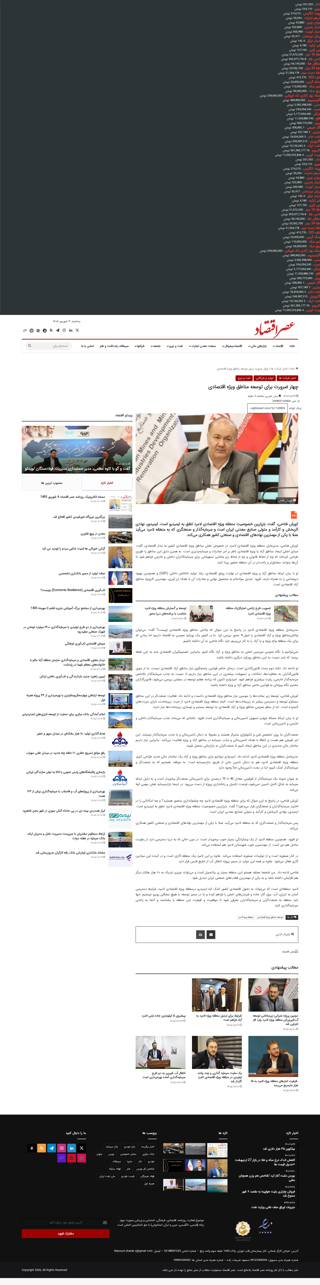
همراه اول (149, 1184)
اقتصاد (279, 346)
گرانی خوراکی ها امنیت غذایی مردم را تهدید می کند (73, 548)
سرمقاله (117, 1161)
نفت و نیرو (176, 346)
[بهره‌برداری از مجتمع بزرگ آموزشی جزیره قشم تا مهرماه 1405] (120, 614)
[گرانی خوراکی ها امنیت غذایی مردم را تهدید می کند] (120, 557)
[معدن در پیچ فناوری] (120, 537)
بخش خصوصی (128, 1154)
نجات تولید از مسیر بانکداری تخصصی (82, 573)
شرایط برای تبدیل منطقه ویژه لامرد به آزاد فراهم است (219, 1017)
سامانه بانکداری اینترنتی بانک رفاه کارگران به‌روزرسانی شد (70, 852)
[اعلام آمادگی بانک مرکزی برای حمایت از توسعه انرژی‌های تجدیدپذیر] (120, 720)
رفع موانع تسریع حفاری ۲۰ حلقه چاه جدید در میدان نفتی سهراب (65, 753)
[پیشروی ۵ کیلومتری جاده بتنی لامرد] (160, 995)
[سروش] (44, 330)
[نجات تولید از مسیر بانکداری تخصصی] (120, 578)
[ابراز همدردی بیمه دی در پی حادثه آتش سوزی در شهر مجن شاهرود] (120, 819)
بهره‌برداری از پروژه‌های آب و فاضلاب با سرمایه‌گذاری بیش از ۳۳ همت (66, 793)
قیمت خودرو (127, 1176)
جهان (99, 1154)
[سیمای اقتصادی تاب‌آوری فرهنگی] (120, 648)
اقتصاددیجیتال (233, 346)
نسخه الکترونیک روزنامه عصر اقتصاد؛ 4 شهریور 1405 (72, 496)
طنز (128, 1169)
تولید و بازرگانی (264, 378)
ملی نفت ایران (107, 1176)
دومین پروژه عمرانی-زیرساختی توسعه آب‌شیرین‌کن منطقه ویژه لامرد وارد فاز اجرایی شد (275, 1019)
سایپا (129, 1161)
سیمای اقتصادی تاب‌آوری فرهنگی (85, 643)
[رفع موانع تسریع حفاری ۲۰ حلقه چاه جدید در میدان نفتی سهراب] (120, 759)
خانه (292, 346)
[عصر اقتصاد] (274, 328)
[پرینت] (200, 934)
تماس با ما (87, 346)
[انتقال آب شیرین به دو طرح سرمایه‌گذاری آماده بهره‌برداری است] (160, 1052)
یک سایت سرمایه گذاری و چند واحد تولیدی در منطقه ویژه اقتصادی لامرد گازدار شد (219, 1077)
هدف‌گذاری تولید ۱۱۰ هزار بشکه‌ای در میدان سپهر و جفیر (71, 733)
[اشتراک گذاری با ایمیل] (211, 934)
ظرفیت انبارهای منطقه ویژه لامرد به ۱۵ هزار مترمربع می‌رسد (274, 1083)
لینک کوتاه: (294, 408)
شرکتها (141, 346)
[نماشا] (31, 330)
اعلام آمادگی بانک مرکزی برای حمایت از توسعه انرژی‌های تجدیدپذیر (63, 714)
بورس (111, 1154)
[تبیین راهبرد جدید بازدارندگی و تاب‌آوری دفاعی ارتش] (120, 682)
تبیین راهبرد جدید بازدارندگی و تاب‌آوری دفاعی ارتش (72, 676)
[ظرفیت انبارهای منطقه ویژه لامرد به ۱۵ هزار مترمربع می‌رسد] (273, 1056)
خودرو (151, 1161)
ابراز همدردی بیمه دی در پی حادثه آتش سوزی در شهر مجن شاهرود (64, 810)
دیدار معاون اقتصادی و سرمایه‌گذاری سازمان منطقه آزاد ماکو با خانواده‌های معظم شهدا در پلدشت (67, 662)
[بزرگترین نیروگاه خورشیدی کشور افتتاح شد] (120, 521)
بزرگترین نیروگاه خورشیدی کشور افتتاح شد (79, 516)
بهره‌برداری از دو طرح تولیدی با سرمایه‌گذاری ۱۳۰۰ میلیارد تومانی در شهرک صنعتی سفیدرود (64, 629)
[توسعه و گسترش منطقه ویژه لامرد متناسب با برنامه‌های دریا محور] (202, 614)
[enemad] (265, 1241)
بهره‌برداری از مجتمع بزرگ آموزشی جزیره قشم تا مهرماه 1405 (67, 608)
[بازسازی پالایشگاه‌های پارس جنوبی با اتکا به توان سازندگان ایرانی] (120, 778)
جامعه (157, 346)
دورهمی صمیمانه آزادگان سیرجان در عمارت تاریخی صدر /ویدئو (82, 469)
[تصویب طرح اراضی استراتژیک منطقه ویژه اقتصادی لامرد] (286, 614)
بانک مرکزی (148, 1154)
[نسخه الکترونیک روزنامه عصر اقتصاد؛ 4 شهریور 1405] (120, 503)
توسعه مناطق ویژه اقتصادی (270, 917)
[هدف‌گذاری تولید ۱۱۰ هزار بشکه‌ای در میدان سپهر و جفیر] (120, 739)
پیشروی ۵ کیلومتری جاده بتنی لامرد (163, 1015)
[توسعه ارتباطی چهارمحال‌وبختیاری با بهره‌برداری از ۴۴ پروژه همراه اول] (120, 701)
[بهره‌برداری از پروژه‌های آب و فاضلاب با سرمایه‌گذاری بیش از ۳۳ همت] (120, 797)
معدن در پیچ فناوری (93, 533)
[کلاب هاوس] (25, 330)
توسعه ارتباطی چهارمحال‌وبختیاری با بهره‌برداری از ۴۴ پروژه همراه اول (66, 697)
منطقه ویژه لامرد (245, 917)
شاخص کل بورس (145, 1169)
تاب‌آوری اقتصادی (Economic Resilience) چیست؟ (72, 590)
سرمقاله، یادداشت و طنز (114, 346)
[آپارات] (38, 330)
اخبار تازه (107, 483)
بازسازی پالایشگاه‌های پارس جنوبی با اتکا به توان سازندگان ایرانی (65, 772)
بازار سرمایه (112, 1147)
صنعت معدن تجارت (204, 346)
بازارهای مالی (259, 346)
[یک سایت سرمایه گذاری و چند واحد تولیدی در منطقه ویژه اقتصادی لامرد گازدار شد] (217, 1052)
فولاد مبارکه (115, 1169)
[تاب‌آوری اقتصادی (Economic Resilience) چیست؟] (120, 595)
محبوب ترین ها (51, 483)
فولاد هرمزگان (147, 1176)
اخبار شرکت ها (279, 368)
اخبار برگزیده (147, 1147)
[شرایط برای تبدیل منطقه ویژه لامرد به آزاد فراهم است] (217, 995)
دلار (140, 1161)
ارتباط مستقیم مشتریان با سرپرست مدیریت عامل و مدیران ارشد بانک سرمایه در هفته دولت (66, 836)
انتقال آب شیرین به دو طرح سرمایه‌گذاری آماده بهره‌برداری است (164, 1075)
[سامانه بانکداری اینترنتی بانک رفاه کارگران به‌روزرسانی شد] (120, 859)
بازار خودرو (129, 1147)
